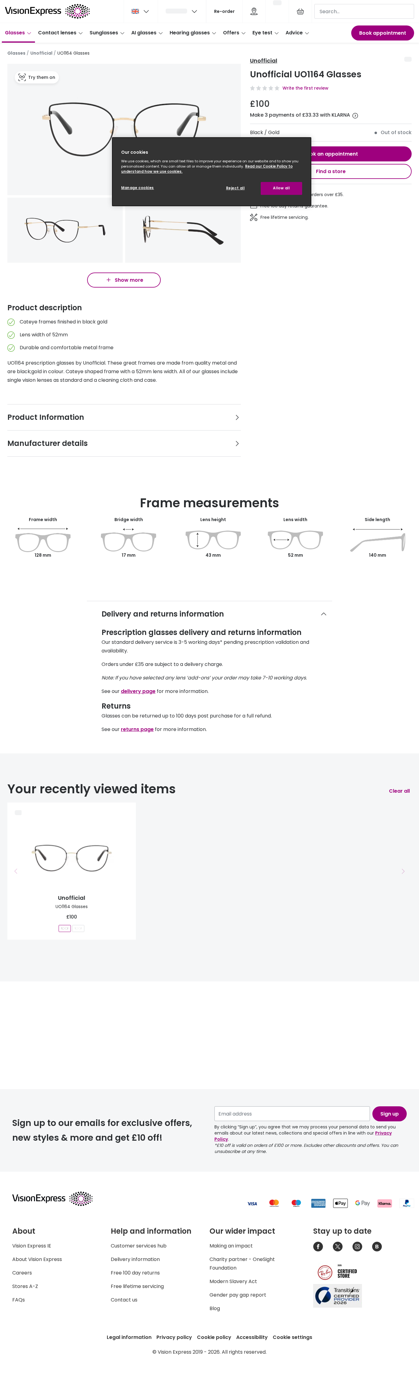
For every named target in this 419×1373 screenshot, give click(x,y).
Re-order (224, 11)
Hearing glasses (190, 32)
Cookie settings (292, 1337)
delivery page (138, 691)
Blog (215, 1308)
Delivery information (135, 1259)
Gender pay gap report (238, 1294)
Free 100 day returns (135, 1272)
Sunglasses (104, 32)
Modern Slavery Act (233, 1281)
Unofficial (41, 53)
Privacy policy (174, 1337)
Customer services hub (139, 1245)
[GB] (141, 11)
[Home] (47, 11)
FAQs (18, 1299)
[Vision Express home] (58, 1199)
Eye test (262, 32)
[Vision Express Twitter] (338, 1246)
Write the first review (306, 88)
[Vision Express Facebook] (318, 1246)
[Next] (403, 871)
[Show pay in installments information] (355, 115)
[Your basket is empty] (300, 11)
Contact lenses (57, 32)
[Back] (16, 871)
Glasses (15, 32)
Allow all (281, 188)
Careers (22, 1272)
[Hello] (182, 11)
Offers (231, 32)
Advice (294, 32)
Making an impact (231, 1245)
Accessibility (252, 1337)
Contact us (124, 1299)
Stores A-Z (25, 1286)
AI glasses (143, 32)
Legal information (129, 1337)
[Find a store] (254, 11)
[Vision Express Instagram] (357, 1246)
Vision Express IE (31, 1245)
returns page (137, 729)
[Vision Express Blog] (377, 1246)
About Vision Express (37, 1259)
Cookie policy (214, 1337)
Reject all (235, 188)
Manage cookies (137, 187)
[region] (211, 171)
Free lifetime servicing (137, 1286)
